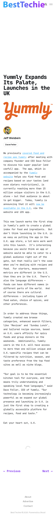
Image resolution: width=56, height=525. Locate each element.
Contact (28, 505)
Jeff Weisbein (12, 138)
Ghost (43, 512)
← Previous (12, 471)
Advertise (28, 501)
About (28, 496)
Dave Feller (10, 144)
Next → (47, 471)
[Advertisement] (28, 38)
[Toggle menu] (51, 4)
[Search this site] (46, 4)
